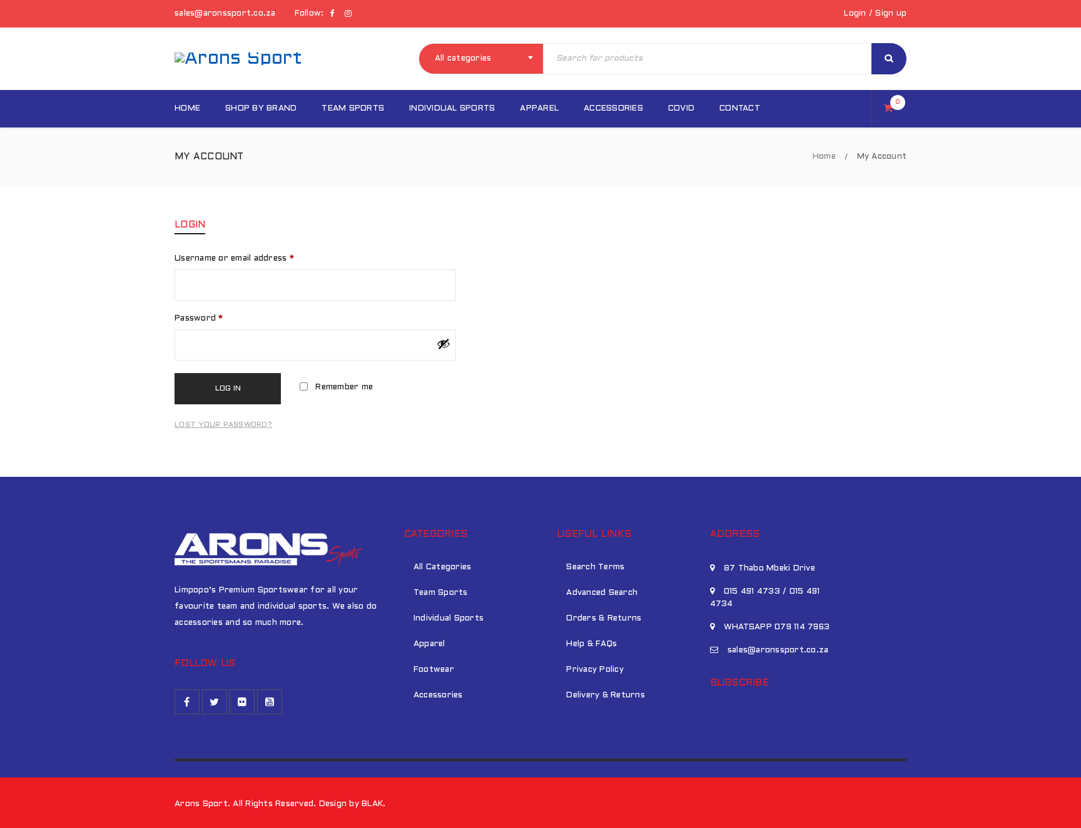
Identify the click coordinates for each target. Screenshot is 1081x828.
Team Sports (441, 593)
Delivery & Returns (605, 695)
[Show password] (443, 344)
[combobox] (481, 59)
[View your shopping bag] (892, 109)
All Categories (443, 567)
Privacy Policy (595, 670)
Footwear (434, 670)
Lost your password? (223, 425)
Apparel (429, 644)
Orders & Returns (603, 618)
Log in (228, 388)
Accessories (438, 695)
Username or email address (234, 258)
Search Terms (595, 567)
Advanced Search (601, 593)
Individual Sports (449, 618)
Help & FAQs (591, 644)
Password (199, 318)
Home (824, 157)
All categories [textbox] (463, 58)
